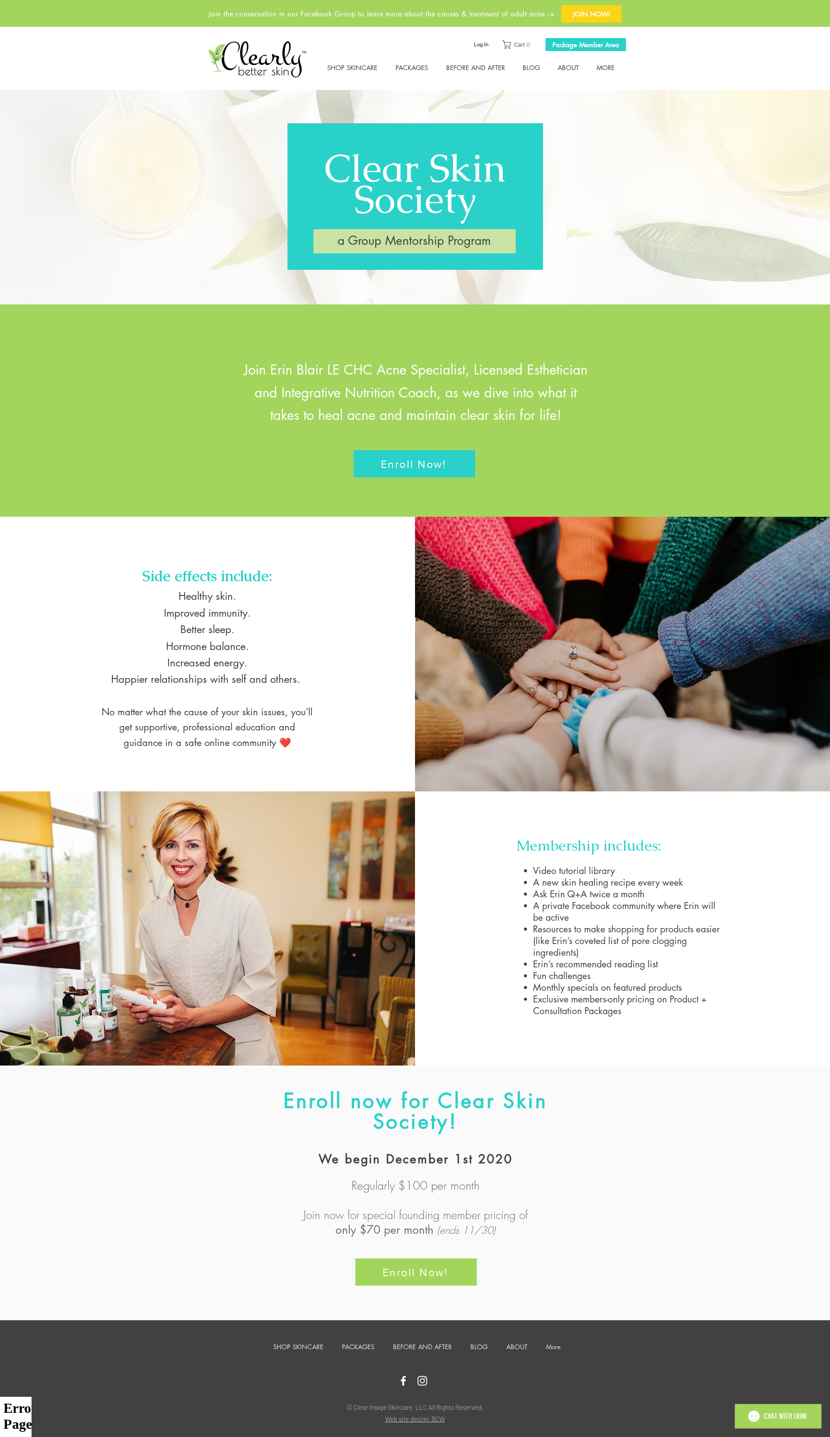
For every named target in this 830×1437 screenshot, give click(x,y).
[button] (518, 44)
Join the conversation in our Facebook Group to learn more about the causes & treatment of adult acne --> (381, 14)
